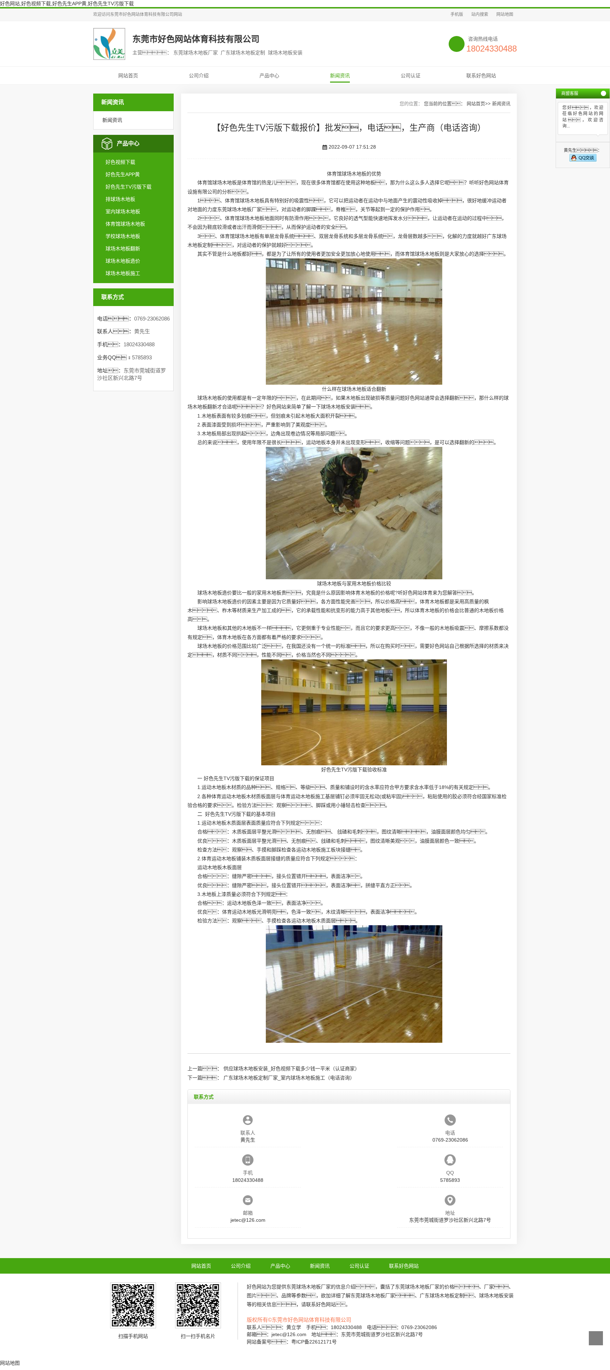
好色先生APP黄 (123, 174)
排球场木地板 (120, 199)
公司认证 (410, 75)
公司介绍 (199, 75)
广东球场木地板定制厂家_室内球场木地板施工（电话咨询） (289, 1078)
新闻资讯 (340, 75)
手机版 (456, 14)
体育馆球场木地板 (125, 224)
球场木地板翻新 (123, 248)
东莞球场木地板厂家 (239, 209)
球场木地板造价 (123, 261)
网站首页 (128, 75)
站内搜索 (479, 14)
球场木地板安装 (338, 406)
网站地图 (504, 14)
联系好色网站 (481, 75)
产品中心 (269, 75)
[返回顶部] (596, 1338)
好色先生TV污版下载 (128, 187)
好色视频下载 (120, 162)
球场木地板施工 (123, 273)
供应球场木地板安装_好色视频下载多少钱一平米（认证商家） (291, 1068)
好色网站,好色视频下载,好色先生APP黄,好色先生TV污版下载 (67, 3)
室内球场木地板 (123, 211)
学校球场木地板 (123, 236)
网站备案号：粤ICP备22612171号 (292, 1342)
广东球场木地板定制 (442, 1295)
